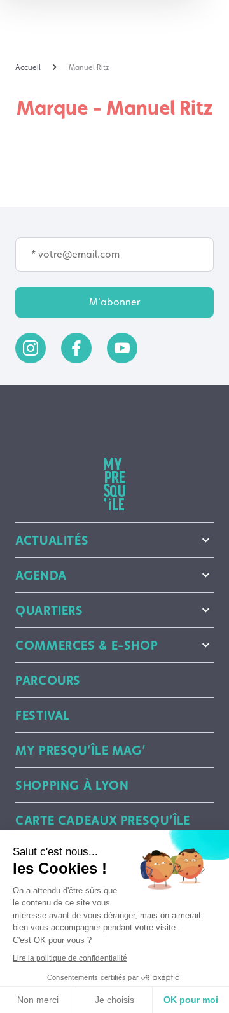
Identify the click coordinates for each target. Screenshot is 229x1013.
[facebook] (76, 348)
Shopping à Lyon (71, 785)
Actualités (51, 540)
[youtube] (122, 348)
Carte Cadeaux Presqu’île (102, 820)
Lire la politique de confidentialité (70, 958)
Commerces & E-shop (86, 645)
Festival (42, 715)
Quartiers (49, 610)
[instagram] (30, 348)
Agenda (41, 575)
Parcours (48, 680)
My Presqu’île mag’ (80, 750)
